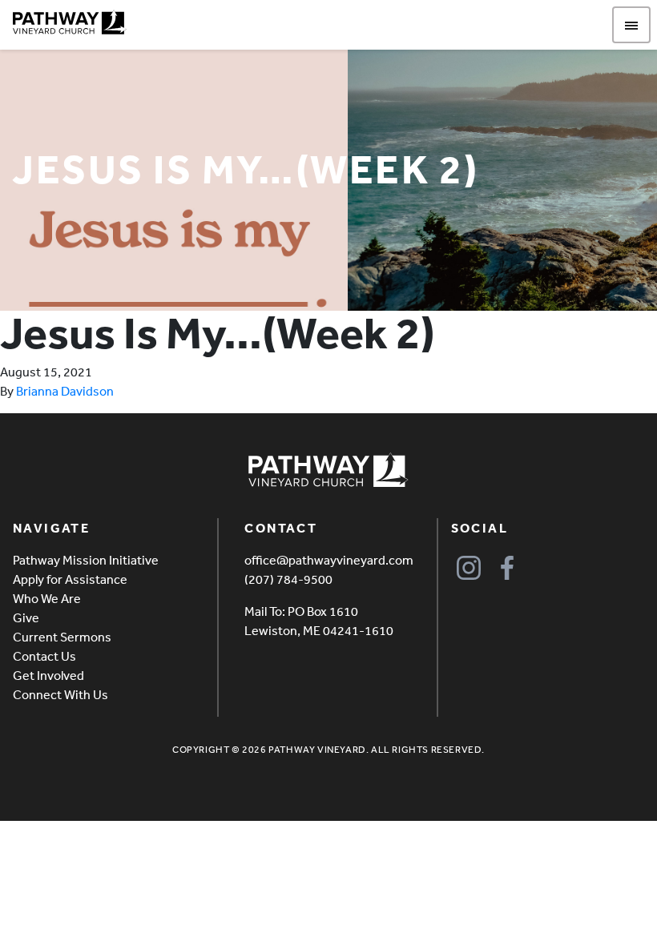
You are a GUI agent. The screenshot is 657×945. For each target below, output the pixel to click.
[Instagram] (469, 568)
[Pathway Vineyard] (70, 22)
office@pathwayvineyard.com (328, 560)
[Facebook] (508, 568)
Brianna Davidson (65, 391)
